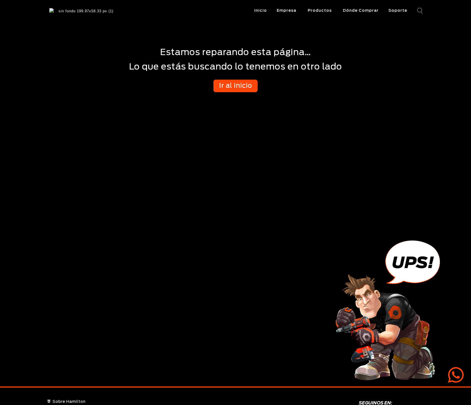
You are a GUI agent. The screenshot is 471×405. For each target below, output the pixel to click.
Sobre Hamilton (69, 402)
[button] (419, 11)
